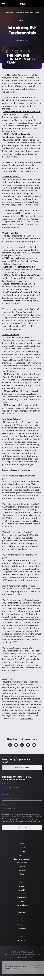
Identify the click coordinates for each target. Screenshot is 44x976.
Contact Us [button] (22, 851)
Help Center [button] (22, 941)
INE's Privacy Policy (27, 818)
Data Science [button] (22, 897)
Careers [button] (22, 855)
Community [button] (22, 866)
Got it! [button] (36, 968)
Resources (9, 13)
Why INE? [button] (22, 886)
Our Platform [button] (22, 863)
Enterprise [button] (22, 929)
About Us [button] (22, 848)
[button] (10, 745)
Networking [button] (22, 890)
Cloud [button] (22, 901)
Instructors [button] (22, 913)
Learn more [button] (14, 968)
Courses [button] (22, 909)
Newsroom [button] (22, 870)
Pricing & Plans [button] (22, 925)
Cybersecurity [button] (22, 894)
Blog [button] (22, 874)
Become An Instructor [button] (22, 859)
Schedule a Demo (22, 767)
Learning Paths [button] (22, 905)
